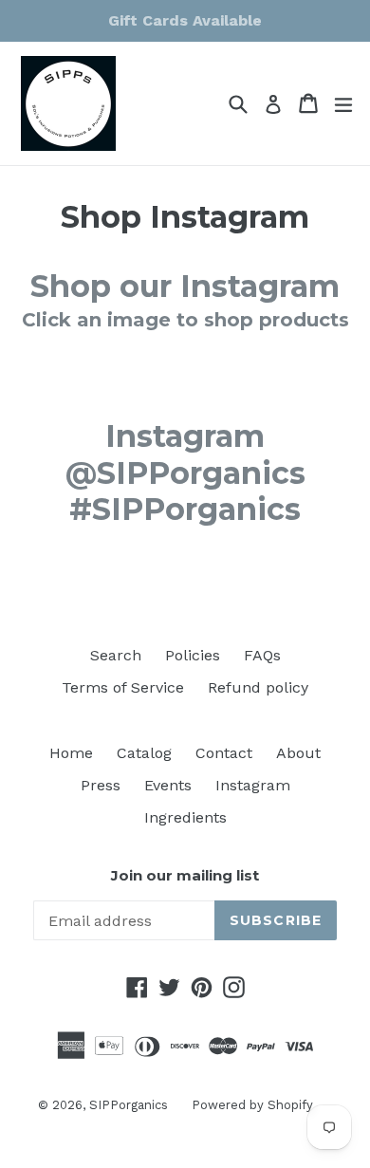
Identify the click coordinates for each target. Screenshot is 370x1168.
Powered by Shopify (252, 1105)
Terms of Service (123, 687)
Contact (223, 753)
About (298, 753)
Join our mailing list (185, 875)
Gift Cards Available (185, 20)
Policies (192, 655)
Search (115, 655)
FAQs (262, 655)
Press (100, 785)
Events (168, 785)
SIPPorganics (128, 1105)
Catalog (144, 753)
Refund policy (258, 687)
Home (71, 753)
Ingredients (185, 817)
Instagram (252, 785)
